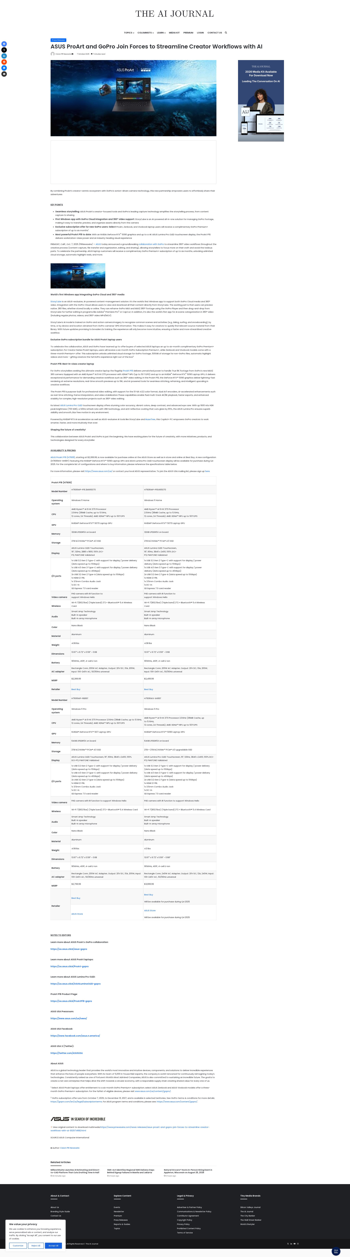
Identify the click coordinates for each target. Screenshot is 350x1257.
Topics (128, 32)
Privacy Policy (183, 1224)
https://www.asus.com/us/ (98, 471)
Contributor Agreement (188, 1216)
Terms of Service (185, 1232)
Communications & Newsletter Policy (194, 1211)
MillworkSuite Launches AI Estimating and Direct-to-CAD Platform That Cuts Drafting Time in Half (75, 1171)
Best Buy (76, 689)
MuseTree (150, 419)
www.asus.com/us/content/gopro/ (153, 1091)
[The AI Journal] (175, 14)
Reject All (36, 1245)
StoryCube (56, 301)
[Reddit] (4, 62)
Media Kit (174, 32)
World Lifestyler (247, 1224)
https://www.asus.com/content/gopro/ (177, 1101)
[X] (288, 1243)
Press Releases (121, 1220)
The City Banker (247, 1216)
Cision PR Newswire (63, 54)
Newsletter (119, 1211)
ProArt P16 (128, 370)
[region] (35, 1236)
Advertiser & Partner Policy (189, 1207)
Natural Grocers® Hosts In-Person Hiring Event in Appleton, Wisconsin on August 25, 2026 (188, 1171)
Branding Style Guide (60, 1211)
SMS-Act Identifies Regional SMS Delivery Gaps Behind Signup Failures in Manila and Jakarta (130, 1171)
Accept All (53, 1245)
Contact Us (215, 32)
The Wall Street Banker (250, 1220)
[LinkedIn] (291, 1243)
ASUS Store (77, 913)
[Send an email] (72, 54)
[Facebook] (4, 44)
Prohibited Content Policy (189, 1228)
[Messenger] (4, 68)
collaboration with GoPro (151, 244)
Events (117, 1207)
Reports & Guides (122, 1224)
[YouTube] (294, 1243)
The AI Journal (246, 1211)
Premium (188, 32)
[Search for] (226, 33)
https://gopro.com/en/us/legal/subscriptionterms (76, 1101)
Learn (160, 32)
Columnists (145, 32)
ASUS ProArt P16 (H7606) (63, 457)
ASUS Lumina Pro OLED (71, 405)
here (207, 471)
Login (200, 32)
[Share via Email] (4, 74)
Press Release (58, 40)
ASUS (98, 244)
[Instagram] (297, 1243)
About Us (55, 1207)
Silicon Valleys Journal (250, 1207)
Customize (18, 1245)
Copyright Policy (184, 1220)
